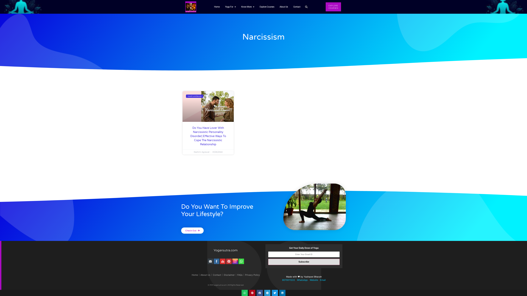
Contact (296, 6)
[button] (306, 7)
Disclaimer (229, 275)
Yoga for (229, 6)
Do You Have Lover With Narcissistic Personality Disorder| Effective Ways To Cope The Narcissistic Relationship (208, 136)
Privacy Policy (252, 275)
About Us (284, 6)
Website (313, 280)
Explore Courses (267, 6)
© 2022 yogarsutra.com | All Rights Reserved (226, 285)
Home (217, 6)
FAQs (240, 275)
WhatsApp (302, 280)
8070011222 (288, 280)
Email (322, 280)
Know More (246, 6)
